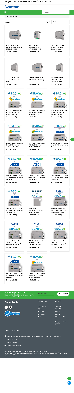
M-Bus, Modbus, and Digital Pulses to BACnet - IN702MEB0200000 (14, 47)
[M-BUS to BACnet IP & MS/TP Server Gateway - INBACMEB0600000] (59, 230)
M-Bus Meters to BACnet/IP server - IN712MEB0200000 (35, 47)
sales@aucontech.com (14, 345)
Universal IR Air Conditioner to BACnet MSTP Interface (36, 210)
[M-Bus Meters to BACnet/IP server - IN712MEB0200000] (37, 34)
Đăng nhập (58, 309)
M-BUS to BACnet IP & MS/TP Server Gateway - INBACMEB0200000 (14, 243)
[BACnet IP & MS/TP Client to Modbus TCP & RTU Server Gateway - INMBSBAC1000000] (37, 263)
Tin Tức (40, 317)
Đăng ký (57, 311)
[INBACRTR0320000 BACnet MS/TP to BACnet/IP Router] (59, 67)
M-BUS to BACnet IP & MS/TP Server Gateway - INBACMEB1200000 (36, 243)
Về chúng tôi (42, 306)
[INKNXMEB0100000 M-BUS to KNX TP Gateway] (37, 67)
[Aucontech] (12, 6)
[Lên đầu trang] (69, 374)
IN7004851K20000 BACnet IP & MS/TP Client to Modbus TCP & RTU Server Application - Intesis (37, 114)
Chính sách (41, 314)
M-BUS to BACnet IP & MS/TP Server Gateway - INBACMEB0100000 (59, 210)
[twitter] (10, 307)
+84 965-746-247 (12, 342)
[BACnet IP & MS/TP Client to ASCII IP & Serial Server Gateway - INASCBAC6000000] (14, 263)
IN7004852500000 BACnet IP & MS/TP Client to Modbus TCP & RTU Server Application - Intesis (14, 147)
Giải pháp (41, 311)
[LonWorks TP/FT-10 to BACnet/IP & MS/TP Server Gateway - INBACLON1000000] (59, 34)
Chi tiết (14, 52)
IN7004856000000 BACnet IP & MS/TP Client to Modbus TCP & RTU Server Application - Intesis (59, 114)
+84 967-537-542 (12, 339)
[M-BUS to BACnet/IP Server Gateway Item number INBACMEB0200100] (14, 67)
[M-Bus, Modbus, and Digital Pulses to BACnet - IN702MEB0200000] (14, 34)
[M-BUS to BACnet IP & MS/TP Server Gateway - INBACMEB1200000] (37, 230)
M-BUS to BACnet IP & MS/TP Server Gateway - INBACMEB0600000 (59, 243)
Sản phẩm (41, 309)
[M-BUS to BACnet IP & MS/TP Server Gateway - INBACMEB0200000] (14, 230)
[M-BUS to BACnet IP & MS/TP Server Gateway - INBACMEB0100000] (59, 198)
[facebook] (6, 307)
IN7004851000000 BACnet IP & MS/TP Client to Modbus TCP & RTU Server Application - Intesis (37, 147)
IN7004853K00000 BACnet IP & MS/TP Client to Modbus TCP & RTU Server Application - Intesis (14, 114)
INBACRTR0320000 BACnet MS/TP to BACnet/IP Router (57, 80)
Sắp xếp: (48, 22)
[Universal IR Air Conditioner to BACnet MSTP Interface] (37, 198)
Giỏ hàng (57, 314)
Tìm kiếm (58, 306)
